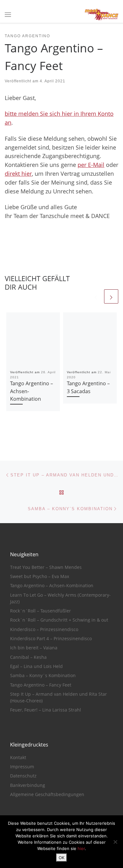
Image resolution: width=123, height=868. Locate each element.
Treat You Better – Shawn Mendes (46, 567)
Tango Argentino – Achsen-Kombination (51, 585)
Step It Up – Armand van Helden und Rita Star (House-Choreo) (58, 697)
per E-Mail (91, 164)
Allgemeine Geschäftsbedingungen (47, 794)
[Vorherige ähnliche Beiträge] (96, 296)
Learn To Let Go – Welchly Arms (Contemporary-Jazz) (60, 598)
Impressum (22, 767)
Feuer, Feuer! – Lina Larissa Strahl (45, 710)
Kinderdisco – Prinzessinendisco (44, 629)
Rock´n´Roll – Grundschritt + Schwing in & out (59, 620)
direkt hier (18, 173)
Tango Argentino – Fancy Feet (40, 685)
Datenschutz (23, 776)
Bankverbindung (27, 785)
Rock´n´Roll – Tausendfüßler (40, 611)
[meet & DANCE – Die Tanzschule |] (101, 14)
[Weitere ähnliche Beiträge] (111, 296)
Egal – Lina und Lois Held (36, 666)
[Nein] (115, 842)
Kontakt (18, 757)
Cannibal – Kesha (28, 657)
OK (61, 857)
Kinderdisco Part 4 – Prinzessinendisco (51, 638)
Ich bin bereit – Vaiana (33, 648)
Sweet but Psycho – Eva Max (39, 576)
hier (81, 848)
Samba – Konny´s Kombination (43, 675)
